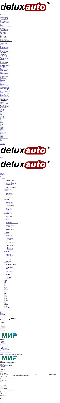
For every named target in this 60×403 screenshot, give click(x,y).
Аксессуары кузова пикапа (4, 17)
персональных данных (11, 378)
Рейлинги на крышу (9, 256)
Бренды (3, 279)
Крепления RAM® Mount (4, 94)
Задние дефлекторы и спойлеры (8, 218)
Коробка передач (2, 66)
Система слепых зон (9, 276)
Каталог (3, 178)
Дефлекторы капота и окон (4, 48)
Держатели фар (2, 27)
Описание (2, 328)
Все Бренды (4, 343)
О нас (3, 340)
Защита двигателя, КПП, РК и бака (5, 60)
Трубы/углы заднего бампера (4, 58)
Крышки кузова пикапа (3, 67)
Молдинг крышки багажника (10, 203)
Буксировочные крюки (3, 37)
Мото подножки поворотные (4, 106)
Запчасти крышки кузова (9, 239)
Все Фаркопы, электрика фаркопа (5, 91)
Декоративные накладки (4, 38)
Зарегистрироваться (6, 371)
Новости (3, 341)
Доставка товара (4, 347)
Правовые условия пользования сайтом (6, 365)
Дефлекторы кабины (3, 42)
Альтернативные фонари (4, 99)
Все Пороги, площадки (3, 79)
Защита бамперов (3, 53)
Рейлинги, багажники (7, 251)
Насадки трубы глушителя (10, 211)
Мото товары (2, 101)
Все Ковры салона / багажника (5, 65)
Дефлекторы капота (3, 49)
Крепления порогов (10, 249)
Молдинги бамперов (3, 55)
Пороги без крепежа (3, 78)
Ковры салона (2, 64)
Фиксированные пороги (4, 76)
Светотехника (2, 97)
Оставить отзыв (3, 330)
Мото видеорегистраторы (4, 103)
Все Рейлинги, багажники (4, 86)
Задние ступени (2, 81)
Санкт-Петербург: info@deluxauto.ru (16, 354)
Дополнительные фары (3, 100)
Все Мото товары (3, 107)
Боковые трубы (2, 80)
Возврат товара (4, 348)
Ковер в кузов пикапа (3, 63)
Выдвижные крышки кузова (4, 68)
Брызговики (2, 25)
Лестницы (1, 44)
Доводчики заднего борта (4, 19)
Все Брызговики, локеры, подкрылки (6, 26)
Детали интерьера (3, 32)
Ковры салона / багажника (4, 61)
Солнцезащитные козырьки (4, 87)
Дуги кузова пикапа (3, 52)
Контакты (3, 342)
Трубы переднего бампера (4, 57)
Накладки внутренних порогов (10, 198)
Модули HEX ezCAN (3, 105)
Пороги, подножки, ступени (4, 73)
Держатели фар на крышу (4, 30)
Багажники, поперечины (4, 85)
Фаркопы (7, 260)
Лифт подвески (2, 72)
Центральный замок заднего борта (5, 20)
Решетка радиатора (3, 46)
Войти (5, 380)
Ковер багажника (8, 231)
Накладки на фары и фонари (4, 40)
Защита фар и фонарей (3, 43)
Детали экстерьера (3, 35)
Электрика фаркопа (3, 90)
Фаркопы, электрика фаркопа (4, 88)
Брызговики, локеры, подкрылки (9, 185)
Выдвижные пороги (3, 77)
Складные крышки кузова (4, 70)
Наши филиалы (2, 144)
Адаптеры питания (8, 277)
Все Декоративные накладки (4, 47)
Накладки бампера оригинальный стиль (6, 56)
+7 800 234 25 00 (2, 143)
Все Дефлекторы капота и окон (5, 51)
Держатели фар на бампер (4, 29)
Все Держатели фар (3, 31)
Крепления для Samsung (4, 95)
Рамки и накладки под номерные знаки (6, 41)
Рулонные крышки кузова (4, 69)
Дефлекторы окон (3, 50)
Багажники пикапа (3, 84)
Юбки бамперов (2, 59)
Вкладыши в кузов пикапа (8, 189)
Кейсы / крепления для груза (4, 21)
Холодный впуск (2, 92)
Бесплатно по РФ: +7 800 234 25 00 (5, 354)
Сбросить (5, 388)
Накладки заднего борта (9, 182)
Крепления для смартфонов (4, 96)
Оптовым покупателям (5, 349)
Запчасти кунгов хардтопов (4, 22)
